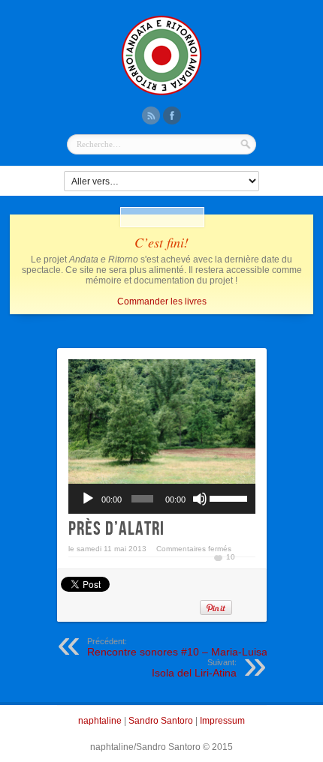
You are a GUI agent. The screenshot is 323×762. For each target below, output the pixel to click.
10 (230, 557)
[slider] (228, 497)
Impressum (222, 721)
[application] (161, 499)
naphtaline (100, 721)
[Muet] (199, 498)
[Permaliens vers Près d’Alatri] (161, 421)
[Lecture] (87, 498)
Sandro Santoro (160, 721)
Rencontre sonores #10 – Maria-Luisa (177, 647)
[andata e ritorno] (161, 93)
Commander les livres (162, 301)
